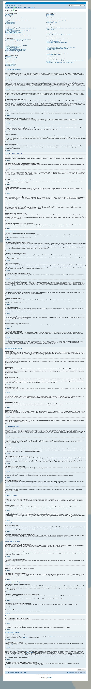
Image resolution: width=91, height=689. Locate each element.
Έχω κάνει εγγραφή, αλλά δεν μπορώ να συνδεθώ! (14, 17)
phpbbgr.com (50, 677)
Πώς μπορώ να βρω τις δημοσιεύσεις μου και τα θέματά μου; (56, 42)
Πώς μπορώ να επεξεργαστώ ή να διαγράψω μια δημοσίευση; (16, 40)
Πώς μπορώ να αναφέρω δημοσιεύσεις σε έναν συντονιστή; (15, 49)
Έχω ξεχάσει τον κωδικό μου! (10, 21)
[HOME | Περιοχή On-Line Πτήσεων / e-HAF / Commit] (11, 8)
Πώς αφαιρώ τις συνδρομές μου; (51, 49)
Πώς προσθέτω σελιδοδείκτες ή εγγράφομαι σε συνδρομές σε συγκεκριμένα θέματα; (60, 47)
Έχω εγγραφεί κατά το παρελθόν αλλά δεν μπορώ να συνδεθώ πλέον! (17, 20)
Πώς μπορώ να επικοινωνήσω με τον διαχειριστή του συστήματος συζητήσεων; (60, 62)
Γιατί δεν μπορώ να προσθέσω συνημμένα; (12, 47)
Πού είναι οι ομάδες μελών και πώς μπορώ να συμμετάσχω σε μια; (57, 17)
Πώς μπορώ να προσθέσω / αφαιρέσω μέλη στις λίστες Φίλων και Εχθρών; (59, 34)
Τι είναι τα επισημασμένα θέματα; (10, 63)
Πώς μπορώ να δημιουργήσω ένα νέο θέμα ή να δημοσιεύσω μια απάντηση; (18, 39)
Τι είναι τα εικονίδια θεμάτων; (10, 65)
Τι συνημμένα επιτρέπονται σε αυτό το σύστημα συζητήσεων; (56, 53)
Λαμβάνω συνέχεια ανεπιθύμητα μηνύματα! (53, 27)
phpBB (14, 190)
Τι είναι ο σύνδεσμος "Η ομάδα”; (51, 22)
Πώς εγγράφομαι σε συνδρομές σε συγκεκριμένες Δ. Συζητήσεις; (57, 48)
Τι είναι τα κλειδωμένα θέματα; (10, 64)
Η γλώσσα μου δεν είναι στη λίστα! (11, 31)
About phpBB (24, 637)
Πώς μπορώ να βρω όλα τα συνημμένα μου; (53, 54)
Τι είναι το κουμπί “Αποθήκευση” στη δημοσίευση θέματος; (15, 50)
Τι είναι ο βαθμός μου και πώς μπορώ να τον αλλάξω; (14, 34)
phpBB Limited (53, 636)
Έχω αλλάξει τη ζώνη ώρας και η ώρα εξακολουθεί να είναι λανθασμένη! (17, 30)
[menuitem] (17, 5)
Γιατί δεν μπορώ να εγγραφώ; (10, 16)
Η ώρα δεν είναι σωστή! (9, 29)
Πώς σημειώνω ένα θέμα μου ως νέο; (11, 52)
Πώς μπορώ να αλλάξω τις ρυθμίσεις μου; (12, 27)
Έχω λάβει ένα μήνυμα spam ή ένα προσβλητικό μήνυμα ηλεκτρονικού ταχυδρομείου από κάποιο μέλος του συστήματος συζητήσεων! (64, 29)
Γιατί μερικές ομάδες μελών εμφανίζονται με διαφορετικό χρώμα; (57, 20)
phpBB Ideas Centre (13, 644)
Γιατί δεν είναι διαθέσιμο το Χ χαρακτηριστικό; (54, 59)
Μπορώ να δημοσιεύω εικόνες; (10, 59)
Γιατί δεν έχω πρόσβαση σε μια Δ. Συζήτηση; (13, 46)
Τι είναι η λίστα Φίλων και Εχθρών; (52, 33)
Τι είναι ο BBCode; (8, 56)
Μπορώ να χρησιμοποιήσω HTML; (11, 57)
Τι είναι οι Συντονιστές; (50, 15)
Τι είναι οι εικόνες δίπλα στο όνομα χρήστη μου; (13, 32)
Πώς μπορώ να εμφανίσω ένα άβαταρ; (11, 33)
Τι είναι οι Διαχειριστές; (50, 14)
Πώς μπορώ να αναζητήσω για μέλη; (52, 41)
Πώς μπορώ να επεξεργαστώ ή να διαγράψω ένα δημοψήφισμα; (16, 45)
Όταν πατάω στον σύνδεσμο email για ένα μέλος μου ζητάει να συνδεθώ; (17, 35)
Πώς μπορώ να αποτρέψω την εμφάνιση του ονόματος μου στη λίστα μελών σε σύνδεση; (20, 28)
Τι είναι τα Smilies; (8, 58)
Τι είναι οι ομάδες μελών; (50, 16)
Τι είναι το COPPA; (8, 15)
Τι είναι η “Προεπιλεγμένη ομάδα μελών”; (53, 21)
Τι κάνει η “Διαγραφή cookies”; (10, 23)
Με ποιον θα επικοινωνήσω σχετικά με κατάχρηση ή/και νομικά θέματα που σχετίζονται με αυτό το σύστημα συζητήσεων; (64, 61)
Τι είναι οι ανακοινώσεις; (9, 62)
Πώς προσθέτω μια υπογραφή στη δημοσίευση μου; (14, 41)
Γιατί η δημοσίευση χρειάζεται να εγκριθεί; (12, 51)
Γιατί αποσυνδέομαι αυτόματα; (10, 22)
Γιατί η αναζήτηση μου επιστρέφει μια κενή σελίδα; (54, 40)
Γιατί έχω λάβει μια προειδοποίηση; (11, 48)
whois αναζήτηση (29, 652)
